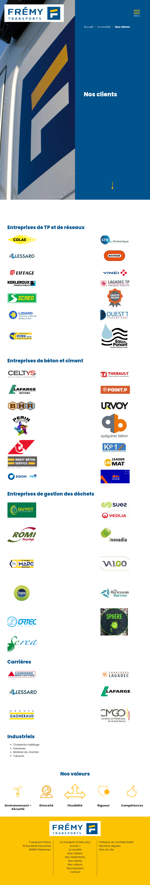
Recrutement (75, 868)
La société (104, 27)
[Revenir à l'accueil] (34, 13)
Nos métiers (75, 853)
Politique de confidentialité (116, 842)
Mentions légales (110, 846)
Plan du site (106, 849)
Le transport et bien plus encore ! (75, 844)
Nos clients (75, 861)
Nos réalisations (75, 857)
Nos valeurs (75, 864)
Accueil (88, 27)
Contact (75, 872)
